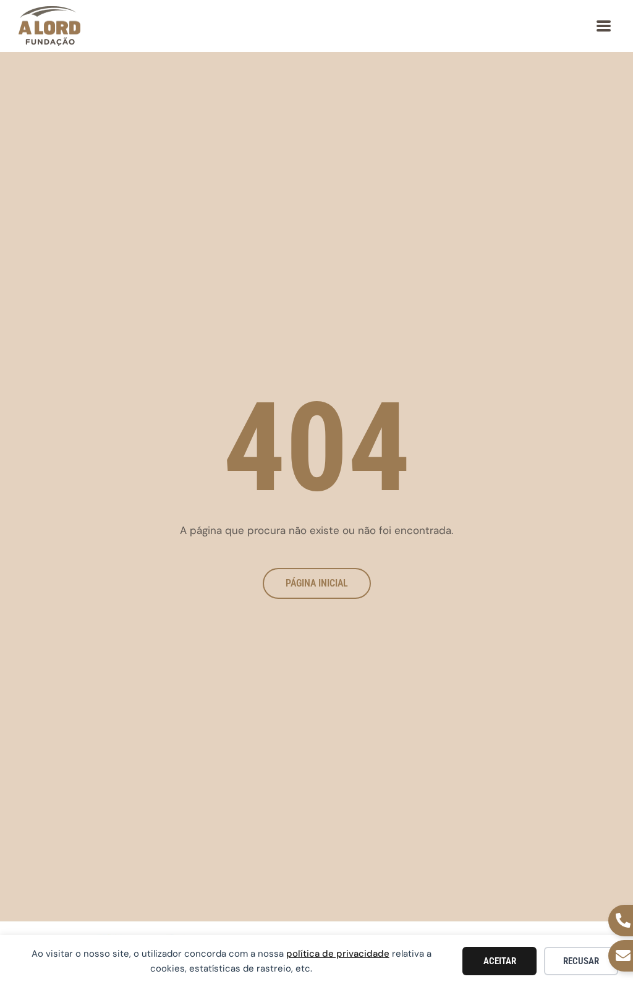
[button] (603, 25)
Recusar (581, 961)
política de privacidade (337, 953)
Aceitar (499, 961)
